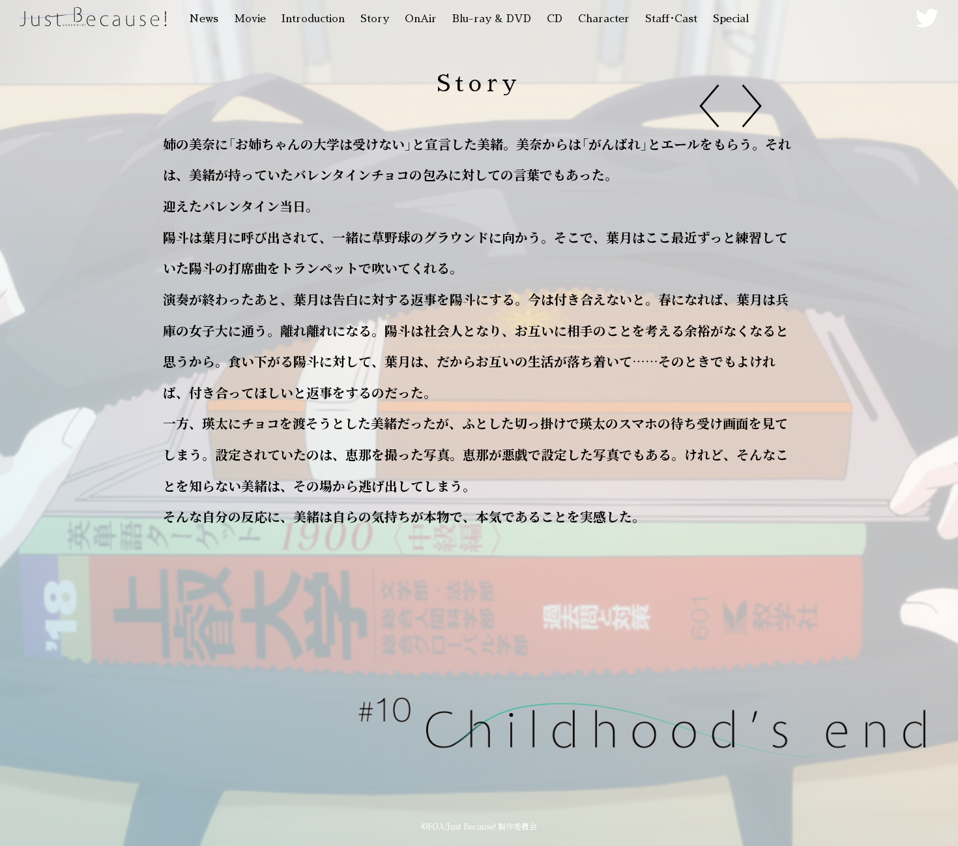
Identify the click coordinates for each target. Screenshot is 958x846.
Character (604, 19)
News (203, 19)
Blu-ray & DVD (491, 19)
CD (554, 19)
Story (374, 19)
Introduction (313, 19)
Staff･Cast (671, 19)
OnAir (421, 19)
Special (731, 19)
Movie (250, 19)
